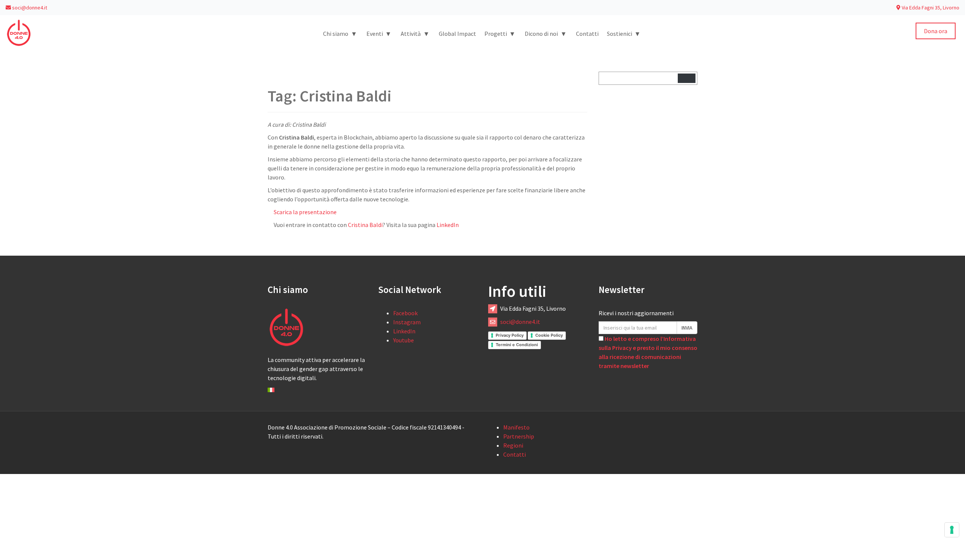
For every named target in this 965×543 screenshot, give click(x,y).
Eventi (378, 33)
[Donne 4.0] (19, 32)
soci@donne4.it (29, 7)
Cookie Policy (549, 335)
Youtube (403, 340)
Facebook (405, 313)
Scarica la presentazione (305, 212)
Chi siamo (339, 33)
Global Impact (457, 33)
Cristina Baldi (365, 225)
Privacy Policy (510, 335)
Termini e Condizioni (517, 344)
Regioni (513, 445)
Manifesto (516, 427)
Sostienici (623, 33)
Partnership (518, 436)
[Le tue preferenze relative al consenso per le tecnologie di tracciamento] (952, 530)
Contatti (587, 33)
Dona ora (935, 31)
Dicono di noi (545, 33)
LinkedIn (448, 225)
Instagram (407, 322)
